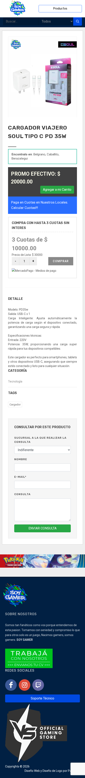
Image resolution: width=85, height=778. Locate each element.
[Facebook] (11, 685)
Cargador (15, 404)
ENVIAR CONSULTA (42, 528)
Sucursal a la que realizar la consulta (40, 439)
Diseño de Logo (52, 770)
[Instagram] (24, 685)
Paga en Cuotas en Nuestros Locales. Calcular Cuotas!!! (39, 205)
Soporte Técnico (42, 698)
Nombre (20, 459)
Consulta (22, 494)
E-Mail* (20, 476)
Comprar (61, 261)
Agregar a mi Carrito (57, 190)
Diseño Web (32, 770)
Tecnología (15, 381)
